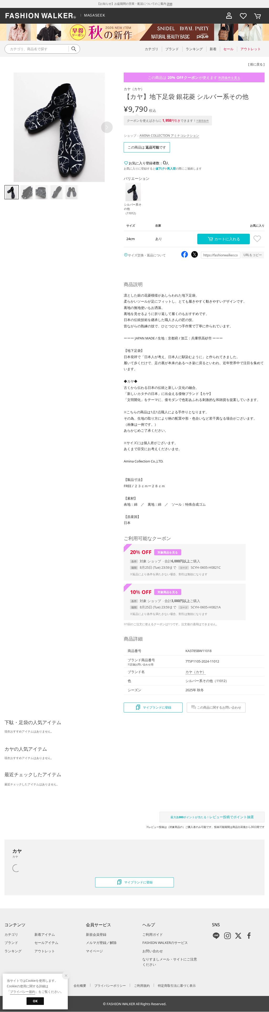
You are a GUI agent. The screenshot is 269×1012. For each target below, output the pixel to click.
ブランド (11, 942)
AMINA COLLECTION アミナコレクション (169, 135)
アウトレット (44, 951)
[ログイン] (229, 16)
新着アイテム (44, 934)
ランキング (13, 951)
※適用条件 (202, 121)
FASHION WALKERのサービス (165, 942)
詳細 (169, 4)
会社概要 (80, 985)
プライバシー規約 (22, 991)
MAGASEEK (94, 15)
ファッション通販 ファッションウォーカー (41, 16)
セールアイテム (46, 942)
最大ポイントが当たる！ (212, 817)
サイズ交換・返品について (147, 255)
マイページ (94, 951)
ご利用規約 (142, 985)
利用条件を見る (229, 77)
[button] (107, 127)
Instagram (227, 935)
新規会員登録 (96, 934)
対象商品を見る (168, 552)
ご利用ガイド (152, 934)
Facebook (249, 935)
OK (35, 1001)
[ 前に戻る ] (256, 64)
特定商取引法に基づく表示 (177, 985)
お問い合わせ (152, 951)
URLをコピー (253, 255)
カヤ (134, 89)
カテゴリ (11, 934)
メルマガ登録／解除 (101, 942)
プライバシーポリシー (110, 985)
